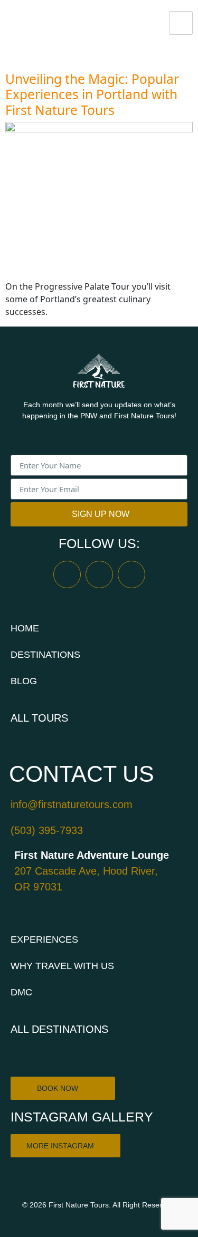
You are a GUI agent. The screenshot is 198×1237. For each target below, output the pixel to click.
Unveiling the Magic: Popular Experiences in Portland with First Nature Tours (92, 94)
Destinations (45, 654)
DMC (21, 992)
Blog (24, 681)
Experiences (44, 939)
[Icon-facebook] (67, 574)
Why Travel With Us (62, 966)
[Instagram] (99, 574)
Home (25, 628)
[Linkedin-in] (131, 574)
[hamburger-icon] (181, 23)
